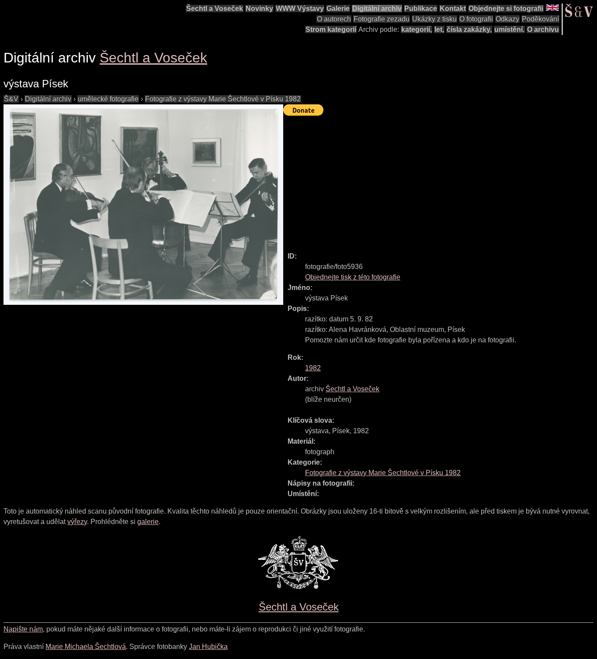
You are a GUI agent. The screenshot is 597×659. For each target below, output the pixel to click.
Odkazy (507, 19)
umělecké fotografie (108, 99)
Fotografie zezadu (382, 19)
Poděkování (540, 19)
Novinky (259, 8)
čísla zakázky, (469, 29)
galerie (148, 521)
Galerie (338, 8)
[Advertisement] (440, 180)
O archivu (543, 29)
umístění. (509, 29)
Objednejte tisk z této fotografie (352, 277)
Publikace (420, 8)
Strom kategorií (330, 29)
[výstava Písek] (143, 204)
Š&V (11, 99)
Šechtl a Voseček (214, 8)
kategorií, (416, 29)
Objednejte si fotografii (506, 8)
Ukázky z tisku (434, 19)
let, (439, 29)
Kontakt (453, 8)
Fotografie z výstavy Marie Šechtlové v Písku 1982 (223, 99)
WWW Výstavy (300, 8)
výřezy (77, 521)
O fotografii (476, 19)
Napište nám (23, 629)
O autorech (334, 19)
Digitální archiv (377, 8)
